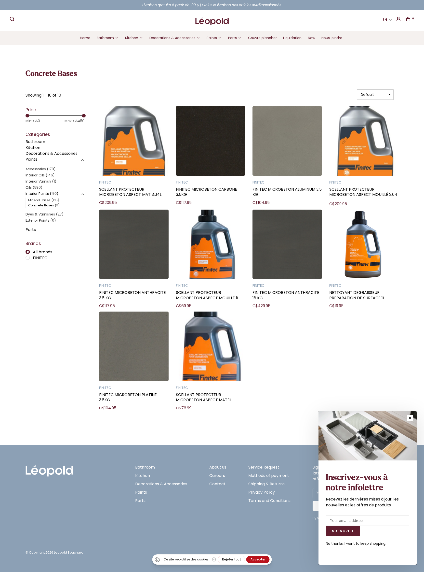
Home (85, 37)
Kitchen (131, 37)
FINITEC (40, 258)
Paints (212, 37)
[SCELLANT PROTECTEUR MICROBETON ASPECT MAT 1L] (210, 347)
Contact (217, 484)
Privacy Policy (261, 492)
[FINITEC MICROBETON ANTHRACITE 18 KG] (287, 245)
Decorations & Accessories (172, 37)
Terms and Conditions (269, 500)
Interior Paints (42, 193)
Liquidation (292, 37)
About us (217, 467)
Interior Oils (40, 175)
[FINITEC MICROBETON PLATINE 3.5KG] (134, 347)
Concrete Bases (44, 205)
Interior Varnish (41, 181)
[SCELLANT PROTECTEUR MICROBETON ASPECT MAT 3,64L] (134, 141)
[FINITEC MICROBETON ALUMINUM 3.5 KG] (287, 141)
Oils (34, 187)
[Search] (13, 19)
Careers (217, 475)
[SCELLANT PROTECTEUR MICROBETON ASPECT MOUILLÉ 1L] (210, 245)
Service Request (263, 467)
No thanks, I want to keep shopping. (356, 543)
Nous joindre (331, 37)
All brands (42, 252)
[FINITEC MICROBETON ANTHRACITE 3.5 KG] (134, 245)
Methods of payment (268, 475)
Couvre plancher (262, 37)
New (311, 37)
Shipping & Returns (266, 484)
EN (385, 19)
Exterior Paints (41, 220)
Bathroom (105, 37)
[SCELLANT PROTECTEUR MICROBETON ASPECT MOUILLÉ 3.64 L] (364, 141)
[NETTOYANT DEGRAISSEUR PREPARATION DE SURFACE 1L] (364, 245)
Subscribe (343, 531)
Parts (232, 37)
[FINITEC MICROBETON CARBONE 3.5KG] (210, 141)
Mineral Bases (43, 200)
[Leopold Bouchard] (49, 468)
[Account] (399, 19)
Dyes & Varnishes (45, 214)
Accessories (41, 169)
